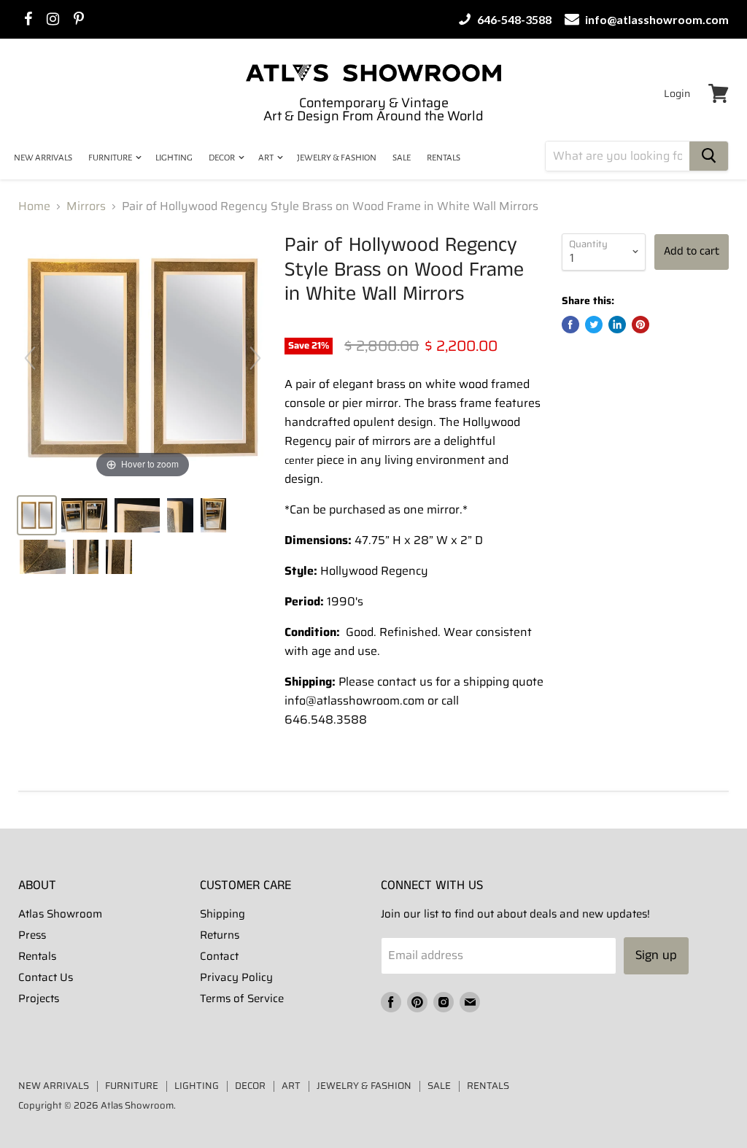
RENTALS (443, 158)
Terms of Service (242, 998)
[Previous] (30, 358)
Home (34, 206)
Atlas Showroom (60, 914)
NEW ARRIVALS (43, 158)
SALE (401, 158)
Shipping (222, 914)
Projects (38, 998)
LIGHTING (174, 158)
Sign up (656, 955)
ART (266, 158)
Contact (219, 956)
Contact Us (45, 977)
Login (677, 93)
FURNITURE (110, 158)
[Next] (255, 358)
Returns (219, 935)
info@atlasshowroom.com (656, 19)
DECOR (222, 158)
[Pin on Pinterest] (640, 324)
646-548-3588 (513, 19)
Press (32, 935)
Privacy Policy (236, 977)
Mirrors (86, 206)
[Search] (708, 156)
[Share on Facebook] (570, 324)
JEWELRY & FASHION (336, 158)
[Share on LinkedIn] (617, 324)
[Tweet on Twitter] (594, 324)
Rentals (37, 956)
